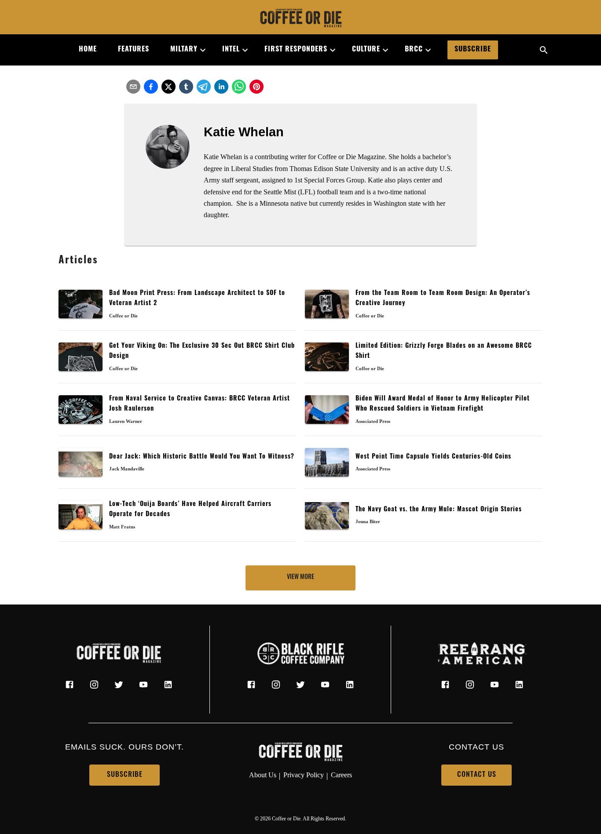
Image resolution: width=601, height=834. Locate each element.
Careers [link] (341, 775)
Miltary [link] (184, 49)
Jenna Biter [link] (367, 521)
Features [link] (133, 49)
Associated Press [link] (372, 421)
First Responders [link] (295, 49)
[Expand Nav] (199, 50)
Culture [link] (366, 49)
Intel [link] (231, 49)
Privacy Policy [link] (303, 775)
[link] (300, 19)
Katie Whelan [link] (244, 132)
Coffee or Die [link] (123, 315)
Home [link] (88, 49)
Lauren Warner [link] (125, 421)
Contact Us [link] (476, 775)
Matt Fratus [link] (122, 526)
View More (300, 577)
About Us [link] (262, 775)
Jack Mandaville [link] (126, 468)
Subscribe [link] (472, 49)
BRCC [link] (414, 49)
